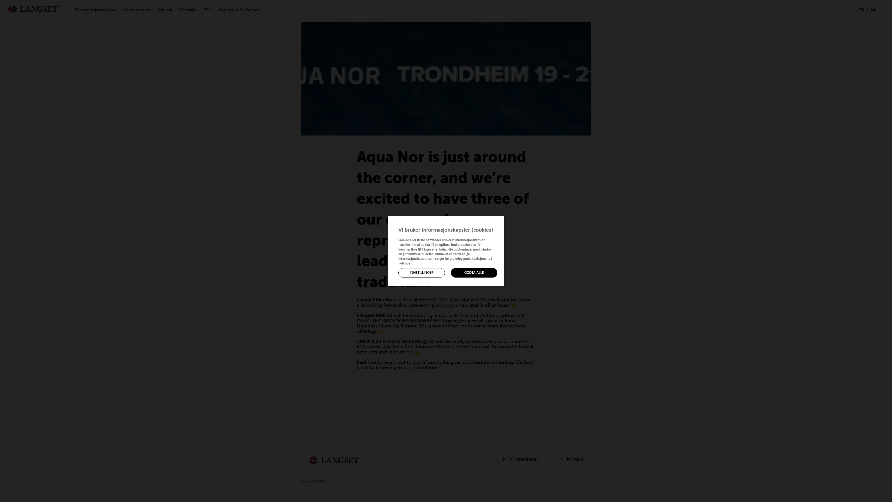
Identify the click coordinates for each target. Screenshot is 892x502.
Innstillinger (421, 273)
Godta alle (474, 273)
